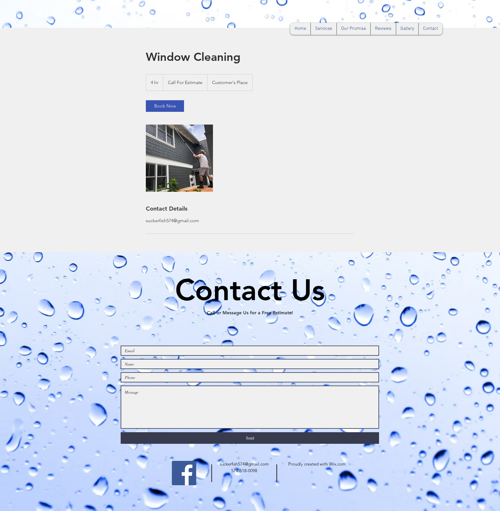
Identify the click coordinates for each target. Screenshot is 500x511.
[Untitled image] (179, 158)
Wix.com (337, 464)
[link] (165, 106)
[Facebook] (184, 473)
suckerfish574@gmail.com (244, 464)
